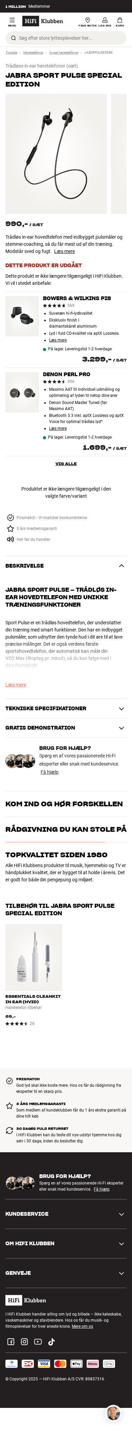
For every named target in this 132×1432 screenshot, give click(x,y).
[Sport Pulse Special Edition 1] (56, 154)
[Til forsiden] (42, 21)
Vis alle (66, 463)
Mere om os (82, 1326)
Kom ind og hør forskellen (64, 804)
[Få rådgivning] (113, 1413)
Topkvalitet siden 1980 (56, 854)
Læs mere (64, 251)
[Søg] (13, 38)
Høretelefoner (33, 52)
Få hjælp (50, 772)
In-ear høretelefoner (63, 52)
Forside (11, 52)
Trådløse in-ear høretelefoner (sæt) (41, 65)
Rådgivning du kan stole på (66, 829)
